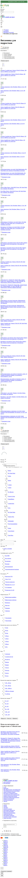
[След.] (3, 66)
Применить (15, 718)
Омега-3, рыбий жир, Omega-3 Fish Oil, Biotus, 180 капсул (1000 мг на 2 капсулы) (13, 74)
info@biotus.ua (6, 782)
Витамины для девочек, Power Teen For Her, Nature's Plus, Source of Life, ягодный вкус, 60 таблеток (13, 342)
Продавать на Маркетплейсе (10, 793)
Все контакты (6, 783)
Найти (2, 15)
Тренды (5, 801)
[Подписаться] (4, 826)
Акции (5, 805)
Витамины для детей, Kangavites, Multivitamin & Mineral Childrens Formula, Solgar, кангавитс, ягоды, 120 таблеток (13, 307)
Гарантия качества (7, 814)
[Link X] (10, 831)
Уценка (5, 806)
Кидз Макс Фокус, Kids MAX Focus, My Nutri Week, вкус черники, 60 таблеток (13, 192)
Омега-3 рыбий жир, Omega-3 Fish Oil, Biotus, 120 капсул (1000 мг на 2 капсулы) (13, 140)
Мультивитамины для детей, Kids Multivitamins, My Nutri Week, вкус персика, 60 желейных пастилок (13, 173)
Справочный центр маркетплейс (11, 794)
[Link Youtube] (9, 831)
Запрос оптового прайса (9, 792)
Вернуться (3, 718)
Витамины (6, 31)
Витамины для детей (8, 32)
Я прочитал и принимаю (6, 871)
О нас (4, 787)
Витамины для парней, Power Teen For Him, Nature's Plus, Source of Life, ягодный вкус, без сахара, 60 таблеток (13, 249)
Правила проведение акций (10, 796)
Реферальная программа (9, 812)
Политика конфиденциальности (11, 797)
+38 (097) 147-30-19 (9, 17)
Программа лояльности (9, 810)
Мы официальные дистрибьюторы (11, 789)
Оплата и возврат (7, 809)
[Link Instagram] (6, 831)
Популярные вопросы (8, 815)
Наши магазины (7, 818)
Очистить (9, 718)
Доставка (5, 807)
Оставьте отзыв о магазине (10, 816)
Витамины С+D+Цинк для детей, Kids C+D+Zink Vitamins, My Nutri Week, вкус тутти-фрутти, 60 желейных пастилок (13, 228)
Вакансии (5, 788)
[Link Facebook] (4, 831)
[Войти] (1, 19)
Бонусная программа (8, 811)
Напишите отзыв (6, 177)
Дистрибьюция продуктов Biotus (11, 791)
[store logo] (5, 6)
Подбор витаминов (8, 800)
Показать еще (4, 60)
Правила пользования (8, 798)
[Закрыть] (2, 868)
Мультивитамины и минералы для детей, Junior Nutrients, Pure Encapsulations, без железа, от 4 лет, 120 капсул (14, 417)
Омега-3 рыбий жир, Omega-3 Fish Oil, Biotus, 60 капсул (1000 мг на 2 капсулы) (12, 107)
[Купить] (2, 83)
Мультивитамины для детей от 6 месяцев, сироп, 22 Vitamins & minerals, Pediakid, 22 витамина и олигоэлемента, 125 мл (13, 380)
